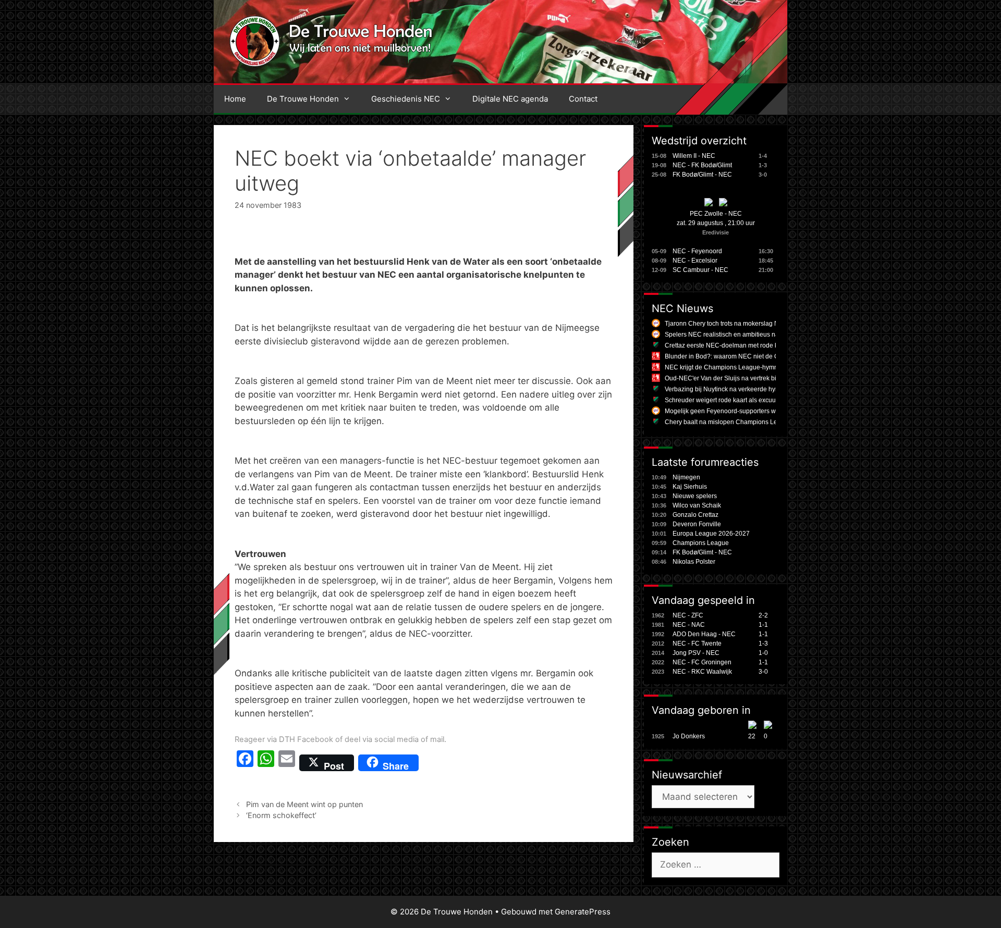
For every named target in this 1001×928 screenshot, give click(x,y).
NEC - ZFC (688, 615)
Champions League (701, 543)
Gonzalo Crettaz (695, 514)
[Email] (286, 762)
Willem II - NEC (694, 155)
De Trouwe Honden (303, 99)
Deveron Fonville (697, 524)
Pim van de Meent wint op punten (304, 804)
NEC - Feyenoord (697, 251)
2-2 (763, 615)
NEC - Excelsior (695, 260)
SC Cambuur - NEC (700, 270)
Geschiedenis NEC (405, 99)
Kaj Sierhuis (690, 486)
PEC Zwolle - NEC (716, 213)
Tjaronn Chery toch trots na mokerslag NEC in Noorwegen (747, 323)
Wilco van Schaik (697, 505)
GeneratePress (583, 912)
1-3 (763, 643)
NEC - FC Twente (697, 643)
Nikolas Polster (694, 561)
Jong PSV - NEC (696, 653)
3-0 (763, 671)
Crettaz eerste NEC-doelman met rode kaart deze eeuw (743, 345)
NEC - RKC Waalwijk (702, 671)
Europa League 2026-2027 (711, 533)
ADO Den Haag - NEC (704, 634)
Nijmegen (686, 477)
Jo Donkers (689, 736)
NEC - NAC (689, 624)
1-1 (763, 624)
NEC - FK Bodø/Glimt (702, 165)
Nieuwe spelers (695, 496)
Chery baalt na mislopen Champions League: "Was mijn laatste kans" (763, 422)
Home (235, 99)
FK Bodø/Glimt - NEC (702, 174)
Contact (583, 99)
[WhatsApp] (265, 762)
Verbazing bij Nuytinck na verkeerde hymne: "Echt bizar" (744, 389)
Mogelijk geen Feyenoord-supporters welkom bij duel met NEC (754, 411)
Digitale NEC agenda (510, 99)
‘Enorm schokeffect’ (281, 815)
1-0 (763, 653)
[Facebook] (245, 762)
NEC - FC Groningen (702, 662)
